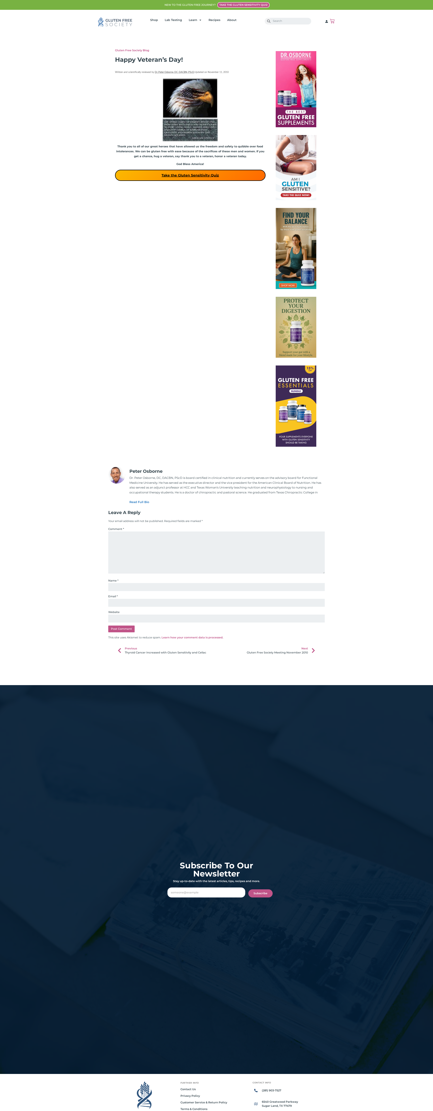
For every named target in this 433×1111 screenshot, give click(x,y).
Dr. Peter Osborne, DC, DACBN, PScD (174, 72)
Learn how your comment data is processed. (192, 637)
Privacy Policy (190, 1095)
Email (113, 596)
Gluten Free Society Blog (132, 50)
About (231, 20)
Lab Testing (173, 20)
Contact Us (188, 1089)
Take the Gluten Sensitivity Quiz (190, 175)
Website (114, 612)
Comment (116, 529)
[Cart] (332, 21)
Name (113, 580)
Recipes (214, 20)
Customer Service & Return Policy (203, 1102)
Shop (154, 20)
